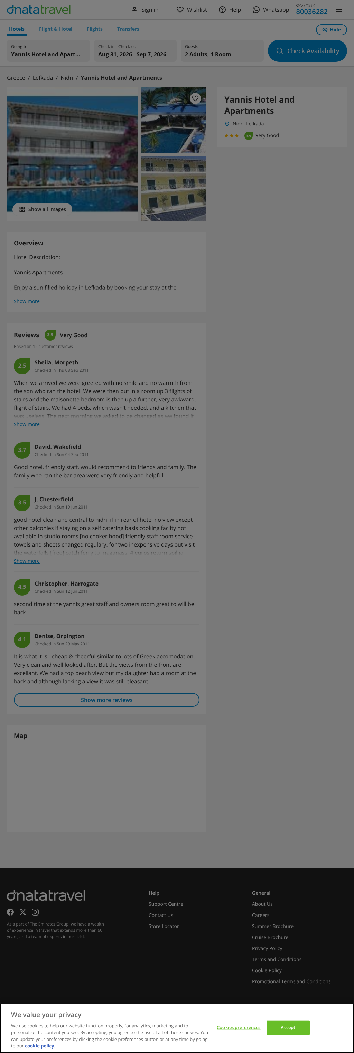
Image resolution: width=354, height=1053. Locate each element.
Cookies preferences (238, 1027)
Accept (288, 1027)
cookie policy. (40, 1046)
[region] (177, 1028)
